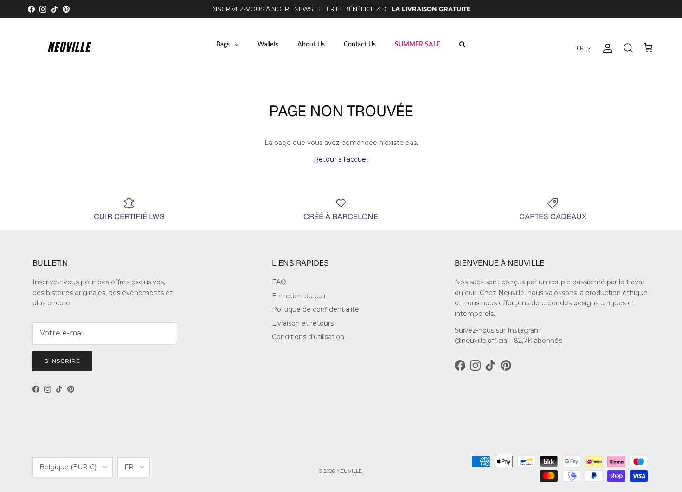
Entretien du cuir (299, 296)
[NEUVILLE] (69, 48)
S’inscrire (62, 360)
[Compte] (605, 48)
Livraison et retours (303, 323)
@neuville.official (481, 340)
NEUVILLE (349, 471)
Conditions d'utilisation (308, 337)
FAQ (279, 282)
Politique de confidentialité (315, 309)
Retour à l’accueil (341, 159)
